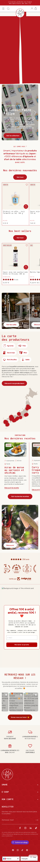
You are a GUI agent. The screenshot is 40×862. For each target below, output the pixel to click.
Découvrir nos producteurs (14, 383)
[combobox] (11, 858)
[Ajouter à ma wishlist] (27, 185)
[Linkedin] (30, 827)
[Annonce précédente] (4, 2)
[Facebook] (20, 827)
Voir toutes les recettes (20, 496)
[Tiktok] (36, 827)
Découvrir (10, 545)
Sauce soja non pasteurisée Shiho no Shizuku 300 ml (15, 273)
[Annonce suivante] (35, 2)
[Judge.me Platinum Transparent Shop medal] (9, 568)
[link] (10, 738)
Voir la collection (12, 136)
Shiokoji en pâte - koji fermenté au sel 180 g (14, 212)
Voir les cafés (11, 325)
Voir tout (20, 177)
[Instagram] (25, 827)
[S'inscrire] (35, 820)
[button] (3, 8)
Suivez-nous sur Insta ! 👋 (20, 717)
